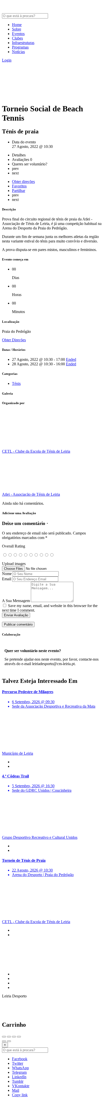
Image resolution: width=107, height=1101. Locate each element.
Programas (20, 47)
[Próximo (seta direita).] (9, 1041)
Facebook (19, 1059)
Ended (71, 359)
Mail (15, 1090)
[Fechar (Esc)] (4, 1036)
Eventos (18, 34)
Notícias (18, 52)
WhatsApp (20, 1068)
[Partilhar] (9, 1036)
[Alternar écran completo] (14, 1036)
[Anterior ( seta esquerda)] (4, 1041)
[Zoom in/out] (19, 1036)
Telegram (19, 1072)
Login (6, 60)
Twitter (17, 1063)
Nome (7, 574)
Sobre (16, 29)
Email (6, 579)
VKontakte (20, 1086)
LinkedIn (19, 1077)
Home (17, 25)
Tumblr (17, 1081)
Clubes (17, 38)
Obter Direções (14, 340)
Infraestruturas (23, 43)
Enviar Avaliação (16, 615)
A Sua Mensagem (16, 601)
